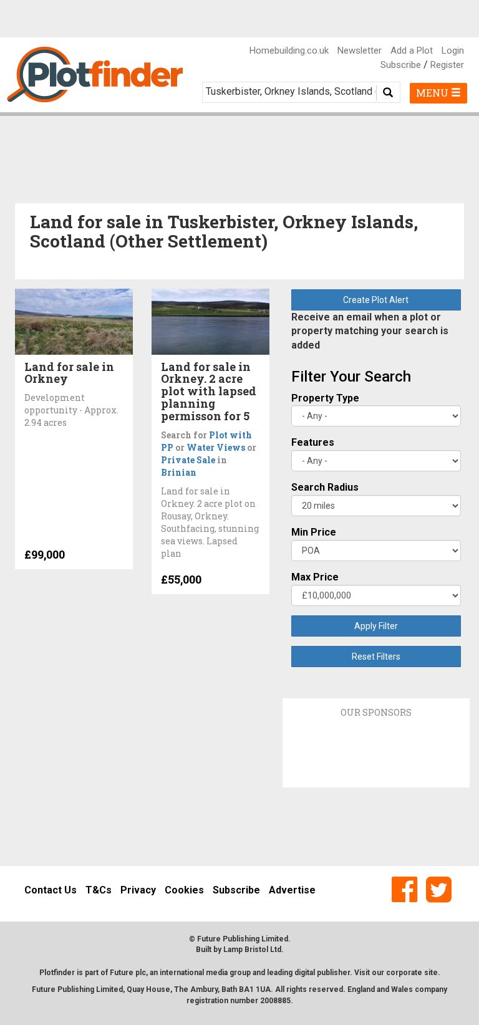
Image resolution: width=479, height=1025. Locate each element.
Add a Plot (411, 50)
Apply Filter (376, 626)
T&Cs (98, 890)
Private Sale (188, 460)
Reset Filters (376, 657)
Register (447, 64)
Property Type (325, 398)
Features (312, 442)
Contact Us (50, 890)
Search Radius (325, 487)
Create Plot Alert (376, 300)
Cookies (184, 890)
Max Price (315, 577)
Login (453, 50)
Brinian (178, 472)
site (431, 972)
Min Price (313, 532)
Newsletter (359, 50)
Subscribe (400, 64)
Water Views (215, 447)
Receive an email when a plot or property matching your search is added (369, 331)
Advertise (292, 890)
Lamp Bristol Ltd (252, 949)
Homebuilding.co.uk (289, 50)
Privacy (138, 890)
